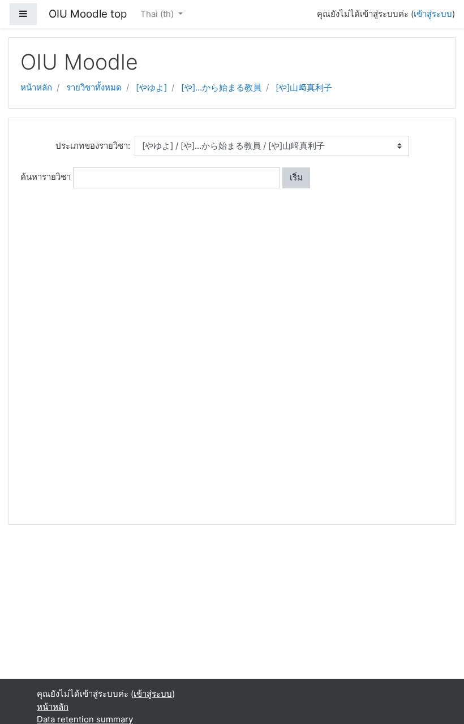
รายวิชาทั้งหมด (94, 87)
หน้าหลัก (36, 87)
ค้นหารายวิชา (45, 176)
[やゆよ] (151, 87)
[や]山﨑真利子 (304, 87)
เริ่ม (296, 177)
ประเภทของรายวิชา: (92, 145)
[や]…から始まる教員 (221, 87)
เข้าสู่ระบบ (433, 13)
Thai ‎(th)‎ (158, 13)
